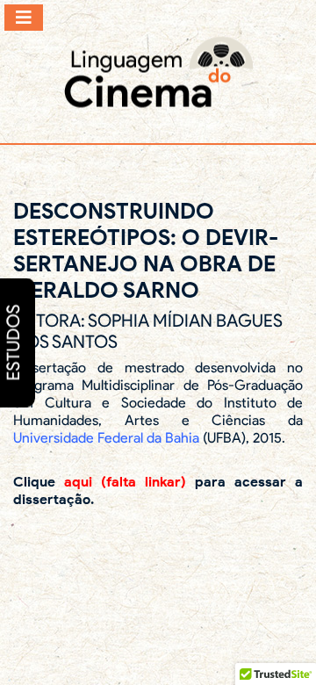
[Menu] (23, 17)
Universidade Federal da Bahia (106, 437)
